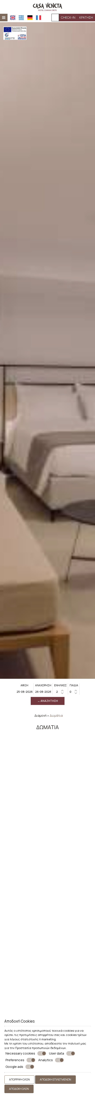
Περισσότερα (14, 817)
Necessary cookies (20, 1053)
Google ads (14, 1067)
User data (56, 1053)
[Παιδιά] (73, 692)
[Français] (38, 17)
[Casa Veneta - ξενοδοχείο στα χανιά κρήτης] (47, 6)
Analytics (45, 1060)
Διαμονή (40, 715)
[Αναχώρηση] (43, 692)
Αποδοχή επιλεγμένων (55, 1079)
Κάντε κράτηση (79, 817)
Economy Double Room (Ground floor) (47, 804)
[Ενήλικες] (60, 692)
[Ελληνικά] (21, 17)
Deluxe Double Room (47, 977)
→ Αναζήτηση (47, 701)
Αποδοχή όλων (19, 1089)
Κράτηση (86, 17)
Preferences (15, 1060)
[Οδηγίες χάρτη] (55, 17)
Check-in (68, 17)
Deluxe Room (47, 891)
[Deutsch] (30, 17)
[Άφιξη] (24, 692)
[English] (12, 17)
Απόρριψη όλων (19, 1079)
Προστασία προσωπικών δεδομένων (40, 1048)
